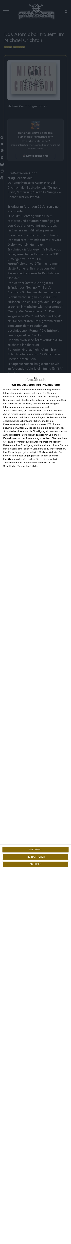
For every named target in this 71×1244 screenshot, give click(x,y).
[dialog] (35, 808)
